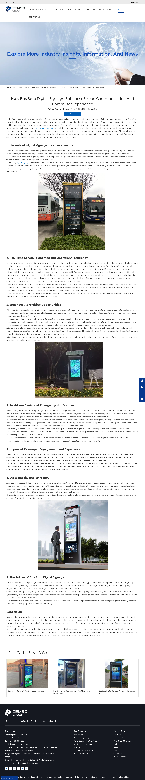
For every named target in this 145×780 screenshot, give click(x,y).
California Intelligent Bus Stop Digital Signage (26, 691)
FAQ (115, 750)
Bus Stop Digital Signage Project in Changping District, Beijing (71, 692)
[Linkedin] (10, 768)
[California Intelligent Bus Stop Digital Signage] (27, 673)
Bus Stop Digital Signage (83, 738)
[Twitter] (14, 768)
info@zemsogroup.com (19, 744)
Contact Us (117, 754)
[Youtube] (18, 768)
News (115, 747)
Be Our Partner (119, 757)
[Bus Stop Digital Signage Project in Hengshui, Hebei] (117, 673)
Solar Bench (78, 747)
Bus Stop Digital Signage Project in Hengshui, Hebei (117, 692)
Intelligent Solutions (121, 738)
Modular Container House (83, 750)
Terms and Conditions (120, 777)
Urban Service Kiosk (81, 754)
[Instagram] (22, 768)
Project (116, 744)
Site (95, 109)
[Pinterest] (26, 768)
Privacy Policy (105, 777)
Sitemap (94, 777)
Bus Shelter (78, 735)
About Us (117, 735)
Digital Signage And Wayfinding (85, 741)
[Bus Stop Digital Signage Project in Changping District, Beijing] (72, 673)
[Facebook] (6, 768)
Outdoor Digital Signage (83, 744)
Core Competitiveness (122, 741)
